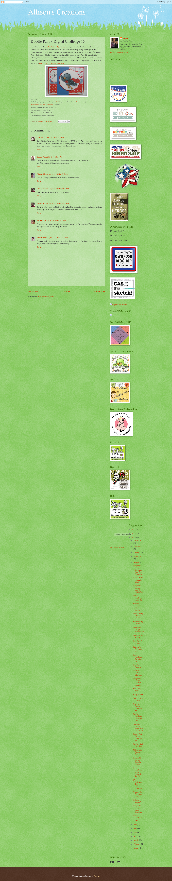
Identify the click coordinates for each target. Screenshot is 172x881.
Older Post (99, 291)
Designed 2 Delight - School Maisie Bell (138, 588)
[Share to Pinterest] (68, 121)
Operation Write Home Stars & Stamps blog (42, 104)
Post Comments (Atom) (46, 296)
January (137, 848)
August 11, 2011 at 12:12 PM (58, 189)
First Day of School (137, 642)
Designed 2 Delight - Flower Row (138, 629)
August (136, 562)
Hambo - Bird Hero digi (138, 745)
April (136, 836)
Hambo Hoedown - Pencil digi (138, 597)
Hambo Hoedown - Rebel (138, 818)
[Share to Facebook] (66, 121)
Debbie (39, 157)
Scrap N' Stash (138, 694)
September (137, 556)
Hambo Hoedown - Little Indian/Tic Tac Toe (138, 772)
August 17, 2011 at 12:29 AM (57, 237)
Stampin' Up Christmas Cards (137, 794)
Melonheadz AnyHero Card (137, 752)
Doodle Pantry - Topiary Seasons (138, 615)
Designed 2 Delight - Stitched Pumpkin (137, 681)
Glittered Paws (42, 174)
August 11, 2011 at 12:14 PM (58, 203)
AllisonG (126, 38)
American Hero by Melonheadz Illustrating (138, 727)
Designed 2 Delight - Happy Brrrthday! (138, 809)
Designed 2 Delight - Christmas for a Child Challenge (137, 569)
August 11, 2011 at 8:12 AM (58, 174)
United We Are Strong (138, 636)
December (137, 540)
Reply (39, 149)
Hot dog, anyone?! (137, 801)
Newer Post (33, 291)
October (137, 552)
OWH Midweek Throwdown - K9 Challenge (138, 784)
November (137, 546)
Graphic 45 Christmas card (137, 649)
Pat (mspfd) (41, 220)
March (136, 840)
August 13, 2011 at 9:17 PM (56, 220)
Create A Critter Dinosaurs (137, 673)
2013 (133, 529)
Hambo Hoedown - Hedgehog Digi (138, 717)
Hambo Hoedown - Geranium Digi (138, 658)
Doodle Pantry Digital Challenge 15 (52, 63)
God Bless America (137, 666)
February (137, 844)
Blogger (97, 876)
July (135, 824)
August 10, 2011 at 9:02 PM (52, 157)
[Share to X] (64, 121)
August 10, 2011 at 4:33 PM (54, 137)
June (135, 828)
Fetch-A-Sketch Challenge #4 (137, 707)
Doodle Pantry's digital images (56, 47)
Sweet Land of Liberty (138, 699)
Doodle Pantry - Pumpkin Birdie (138, 580)
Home (67, 291)
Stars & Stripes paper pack (78, 102)
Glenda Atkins (42, 189)
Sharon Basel (42, 237)
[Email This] (59, 121)
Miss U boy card (137, 689)
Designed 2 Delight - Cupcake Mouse (137, 761)
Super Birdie (56, 102)
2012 (133, 533)
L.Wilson (40, 137)
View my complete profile (119, 52)
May (135, 832)
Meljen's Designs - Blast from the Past (137, 606)
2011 (133, 537)
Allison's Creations (57, 12)
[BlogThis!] (61, 121)
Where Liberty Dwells (138, 622)
